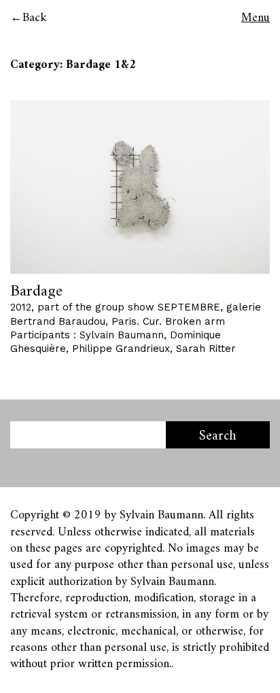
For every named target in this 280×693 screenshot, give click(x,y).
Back (34, 18)
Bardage (36, 291)
